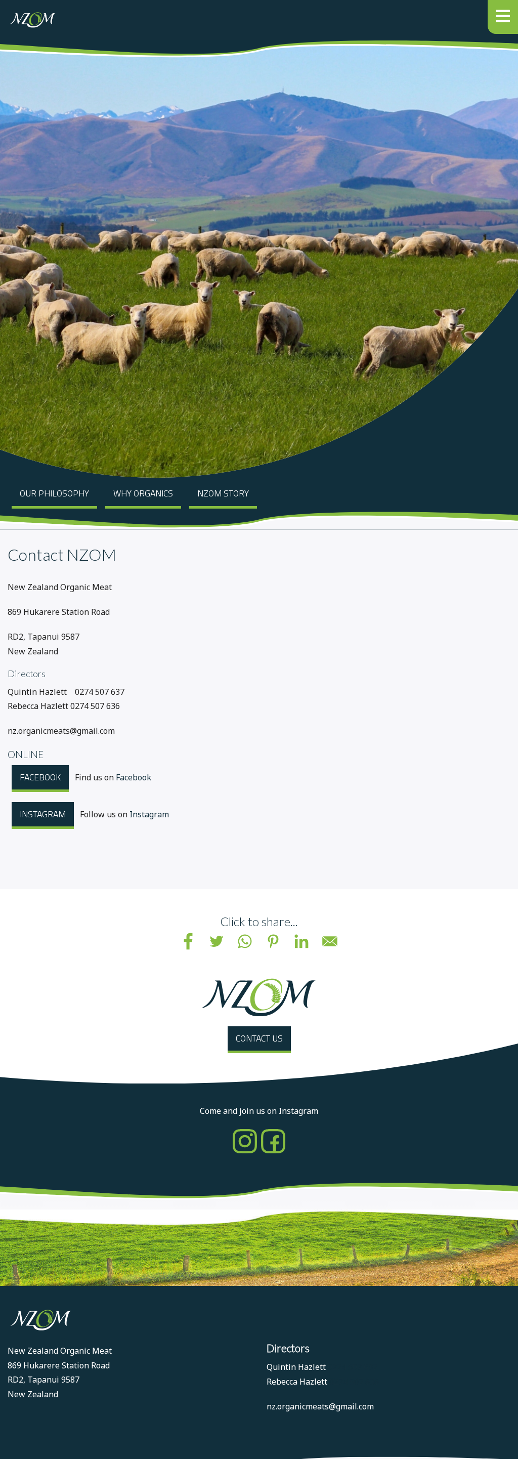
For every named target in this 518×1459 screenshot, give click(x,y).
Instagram (43, 814)
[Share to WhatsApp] (245, 941)
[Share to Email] (330, 941)
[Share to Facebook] (188, 941)
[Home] (32, 20)
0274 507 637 (352, 1366)
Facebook (40, 777)
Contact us (259, 1038)
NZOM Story (223, 493)
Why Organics (143, 493)
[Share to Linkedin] (301, 941)
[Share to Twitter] (216, 941)
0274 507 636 (354, 1381)
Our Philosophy (54, 493)
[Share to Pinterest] (273, 941)
